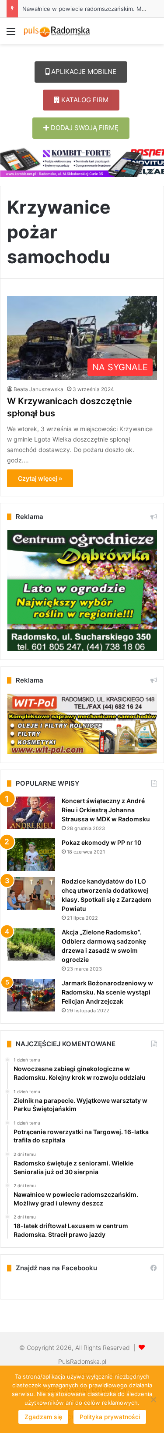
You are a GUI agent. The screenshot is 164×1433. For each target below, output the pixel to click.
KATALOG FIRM (83, 100)
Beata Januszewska (38, 389)
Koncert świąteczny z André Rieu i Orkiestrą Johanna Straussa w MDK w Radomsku (106, 810)
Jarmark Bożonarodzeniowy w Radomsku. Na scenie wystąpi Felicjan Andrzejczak (107, 992)
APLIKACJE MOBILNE (82, 71)
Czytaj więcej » (40, 478)
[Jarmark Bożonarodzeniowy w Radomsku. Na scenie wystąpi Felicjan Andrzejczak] (31, 995)
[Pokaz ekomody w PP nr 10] (31, 854)
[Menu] (11, 34)
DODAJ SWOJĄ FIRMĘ (84, 128)
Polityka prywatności (110, 1416)
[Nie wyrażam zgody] (153, 1399)
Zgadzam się (43, 1416)
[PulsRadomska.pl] (57, 31)
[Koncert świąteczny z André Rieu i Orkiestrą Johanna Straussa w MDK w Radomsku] (31, 813)
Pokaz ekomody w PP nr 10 (101, 842)
